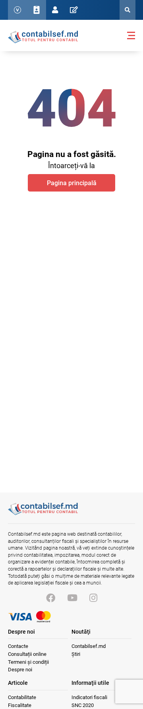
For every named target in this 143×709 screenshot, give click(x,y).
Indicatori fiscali (89, 697)
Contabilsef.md (89, 646)
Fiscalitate (19, 705)
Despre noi (20, 670)
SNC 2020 (83, 705)
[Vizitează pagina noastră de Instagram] (93, 598)
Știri (76, 654)
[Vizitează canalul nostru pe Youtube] (72, 598)
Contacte (18, 646)
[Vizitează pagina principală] (43, 36)
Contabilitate (22, 697)
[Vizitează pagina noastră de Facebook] (50, 598)
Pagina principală (72, 183)
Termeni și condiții (28, 662)
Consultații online (27, 654)
